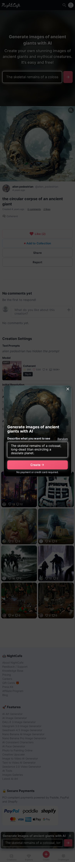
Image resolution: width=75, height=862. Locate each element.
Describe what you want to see (28, 438)
